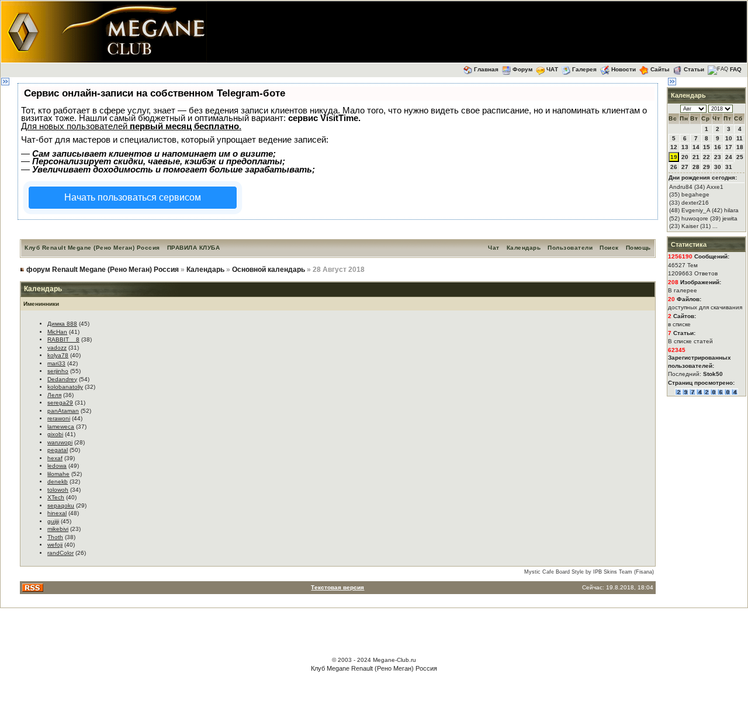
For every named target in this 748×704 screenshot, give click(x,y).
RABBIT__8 (63, 339)
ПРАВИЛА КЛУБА (193, 247)
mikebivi (57, 529)
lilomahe (58, 474)
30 (717, 167)
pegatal (57, 450)
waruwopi (59, 442)
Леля (54, 395)
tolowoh (57, 489)
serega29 (60, 402)
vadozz (57, 347)
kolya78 (57, 355)
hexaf (55, 458)
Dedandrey (62, 379)
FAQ (736, 69)
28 (695, 167)
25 (739, 157)
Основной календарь (268, 269)
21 (695, 157)
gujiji (53, 521)
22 (706, 157)
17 (728, 147)
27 (684, 167)
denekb (57, 481)
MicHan (57, 332)
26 (673, 167)
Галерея (584, 69)
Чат (494, 247)
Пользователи (570, 247)
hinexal (57, 513)
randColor (60, 553)
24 (728, 157)
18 (739, 147)
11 (739, 138)
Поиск (609, 247)
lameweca (60, 426)
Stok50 (713, 374)
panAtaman (63, 411)
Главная (486, 69)
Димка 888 (62, 323)
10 (728, 138)
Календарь (524, 247)
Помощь (638, 247)
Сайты (660, 69)
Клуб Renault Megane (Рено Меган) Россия (92, 247)
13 (684, 147)
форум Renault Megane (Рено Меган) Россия (102, 269)
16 (717, 147)
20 (684, 157)
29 (706, 167)
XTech (55, 497)
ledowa (57, 466)
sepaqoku (60, 505)
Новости (623, 69)
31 (728, 167)
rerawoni (58, 418)
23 (717, 157)
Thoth (55, 537)
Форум (522, 69)
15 (706, 147)
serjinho (57, 371)
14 (695, 147)
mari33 (56, 363)
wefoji (55, 544)
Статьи (694, 69)
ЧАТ (552, 69)
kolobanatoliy (65, 387)
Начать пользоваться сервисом (132, 197)
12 (673, 147)
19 (673, 157)
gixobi (55, 434)
